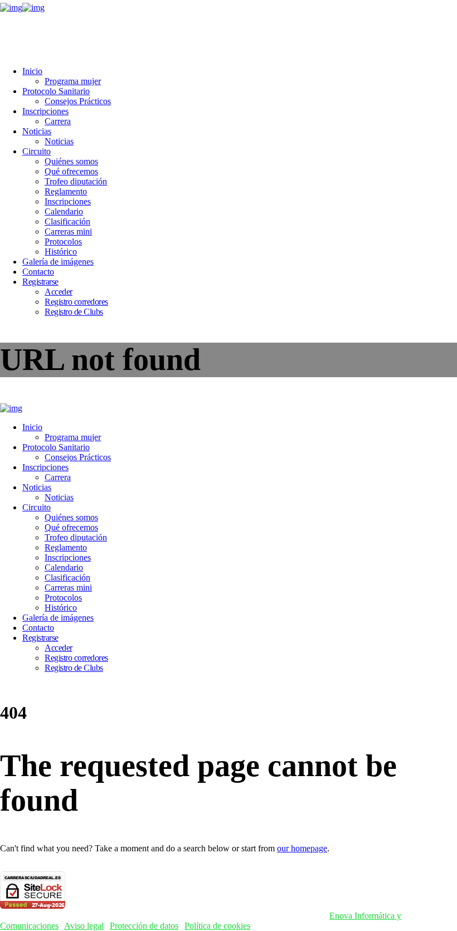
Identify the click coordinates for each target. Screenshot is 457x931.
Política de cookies (217, 925)
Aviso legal (84, 925)
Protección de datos (144, 925)
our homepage (302, 848)
